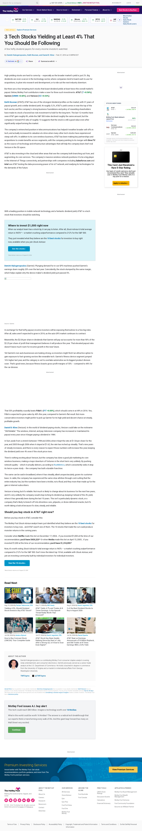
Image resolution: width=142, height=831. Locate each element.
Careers (41, 797)
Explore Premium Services (26, 30)
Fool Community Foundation (124, 803)
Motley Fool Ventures (122, 800)
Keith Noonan (10, 102)
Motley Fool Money (66, 812)
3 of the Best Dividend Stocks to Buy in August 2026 (80, 609)
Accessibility (116, 3)
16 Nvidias (71, 710)
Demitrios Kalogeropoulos (44, 689)
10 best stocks (54, 238)
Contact (41, 807)
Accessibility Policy (55, 824)
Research (42, 801)
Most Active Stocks (127, 17)
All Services (66, 792)
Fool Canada (82, 797)
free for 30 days (88, 691)
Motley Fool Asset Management (126, 792)
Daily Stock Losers (130, 24)
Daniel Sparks (83, 635)
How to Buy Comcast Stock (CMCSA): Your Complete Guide (17, 639)
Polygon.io (30, 807)
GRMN (15, 96)
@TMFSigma (40, 676)
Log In (129, 3)
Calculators (101, 800)
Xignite (21, 807)
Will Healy (50, 605)
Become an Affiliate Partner (124, 807)
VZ (40, 96)
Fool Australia (83, 794)
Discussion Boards (103, 797)
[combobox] (19, 3)
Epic (63, 798)
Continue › (16, 730)
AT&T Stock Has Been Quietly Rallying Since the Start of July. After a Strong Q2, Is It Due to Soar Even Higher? (50, 641)
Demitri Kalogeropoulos (15, 266)
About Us (42, 794)
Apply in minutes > (120, 183)
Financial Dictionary (103, 803)
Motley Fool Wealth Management (121, 796)
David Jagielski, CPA (85, 605)
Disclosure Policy (39, 824)
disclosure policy (13, 694)
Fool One (65, 808)
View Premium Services (123, 769)
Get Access (109, 121)
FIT (45, 411)
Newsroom (42, 804)
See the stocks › (19, 249)
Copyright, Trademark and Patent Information (82, 824)
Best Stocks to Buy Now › (128, 10)
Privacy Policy (25, 824)
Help (137, 3)
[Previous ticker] (7, 20)
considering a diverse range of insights (56, 692)
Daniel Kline (8, 689)
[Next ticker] (119, 20)
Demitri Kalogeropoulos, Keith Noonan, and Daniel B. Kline (30, 55)
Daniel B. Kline (10, 427)
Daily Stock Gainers (127, 21)
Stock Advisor (66, 795)
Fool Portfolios (67, 805)
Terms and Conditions (108, 824)
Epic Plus (65, 802)
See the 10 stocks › (17, 563)
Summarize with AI (47, 61)
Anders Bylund (21, 635)
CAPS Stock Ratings (101, 792)
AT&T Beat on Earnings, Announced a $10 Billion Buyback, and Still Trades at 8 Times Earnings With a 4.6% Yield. (80, 641)
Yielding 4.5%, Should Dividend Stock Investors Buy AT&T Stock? (18, 609)
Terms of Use (12, 824)
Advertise (42, 811)
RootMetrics (59, 465)
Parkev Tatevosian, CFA (24, 605)
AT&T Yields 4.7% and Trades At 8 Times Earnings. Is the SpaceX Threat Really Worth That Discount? (49, 611)
